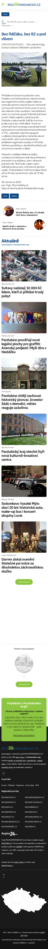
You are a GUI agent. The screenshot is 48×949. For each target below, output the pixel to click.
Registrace (20, 785)
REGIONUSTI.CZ (7, 817)
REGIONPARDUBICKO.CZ (34, 797)
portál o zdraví (19, 862)
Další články (23, 582)
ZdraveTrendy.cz (7, 866)
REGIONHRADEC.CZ (9, 827)
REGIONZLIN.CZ (31, 812)
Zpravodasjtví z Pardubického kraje (15, 245)
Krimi (5, 14)
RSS (37, 785)
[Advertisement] (24, 615)
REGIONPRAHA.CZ (8, 812)
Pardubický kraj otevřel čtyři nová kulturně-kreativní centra (22, 455)
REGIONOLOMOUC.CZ (33, 817)
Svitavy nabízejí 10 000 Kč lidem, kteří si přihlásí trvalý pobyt (22, 292)
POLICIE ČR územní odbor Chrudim (20, 22)
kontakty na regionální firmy (16, 761)
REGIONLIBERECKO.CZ (10, 822)
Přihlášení (11, 785)
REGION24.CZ (30, 827)
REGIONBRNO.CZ (31, 807)
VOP (22, 936)
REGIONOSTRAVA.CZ (33, 822)
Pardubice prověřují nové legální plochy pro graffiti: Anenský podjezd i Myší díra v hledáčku (23, 346)
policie (14, 196)
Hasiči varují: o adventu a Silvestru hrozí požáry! (14, 227)
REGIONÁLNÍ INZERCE (24, 736)
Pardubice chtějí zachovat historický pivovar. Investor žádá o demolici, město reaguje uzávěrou (22, 401)
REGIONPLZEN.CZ (8, 797)
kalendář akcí (31, 761)
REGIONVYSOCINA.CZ (33, 802)
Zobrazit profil (24, 684)
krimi (5, 196)
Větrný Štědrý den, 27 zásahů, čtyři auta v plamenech (30, 213)
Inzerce (4, 785)
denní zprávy (20, 757)
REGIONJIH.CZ (7, 807)
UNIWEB (19, 847)
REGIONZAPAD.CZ (8, 802)
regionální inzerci (7, 767)
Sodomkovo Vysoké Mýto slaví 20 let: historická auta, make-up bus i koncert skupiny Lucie (22, 509)
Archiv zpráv (29, 785)
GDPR (42, 932)
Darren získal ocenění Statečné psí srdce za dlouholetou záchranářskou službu (22, 565)
